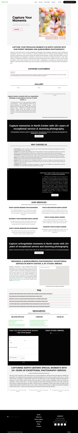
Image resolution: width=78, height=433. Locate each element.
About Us (41, 2)
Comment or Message (13, 347)
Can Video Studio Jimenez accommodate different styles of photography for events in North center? (29, 303)
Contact (59, 2)
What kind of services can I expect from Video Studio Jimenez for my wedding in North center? (28, 298)
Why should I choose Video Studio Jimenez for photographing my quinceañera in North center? (28, 301)
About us (38, 417)
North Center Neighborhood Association (17, 324)
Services (53, 2)
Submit (23, 362)
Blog (38, 424)
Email (11, 342)
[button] (55, 2)
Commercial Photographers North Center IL (38, 325)
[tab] (68, 21)
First (9, 340)
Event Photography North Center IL (37, 321)
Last (24, 340)
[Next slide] (43, 38)
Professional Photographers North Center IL (39, 320)
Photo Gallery (47, 2)
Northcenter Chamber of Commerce (16, 320)
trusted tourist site (16, 280)
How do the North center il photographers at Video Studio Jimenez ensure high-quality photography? (29, 306)
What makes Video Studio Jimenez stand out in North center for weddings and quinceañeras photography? (30, 293)
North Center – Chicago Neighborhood (16, 325)
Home (36, 2)
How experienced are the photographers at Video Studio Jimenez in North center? (25, 296)
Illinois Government (13, 321)
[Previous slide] (40, 38)
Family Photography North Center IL (37, 324)
